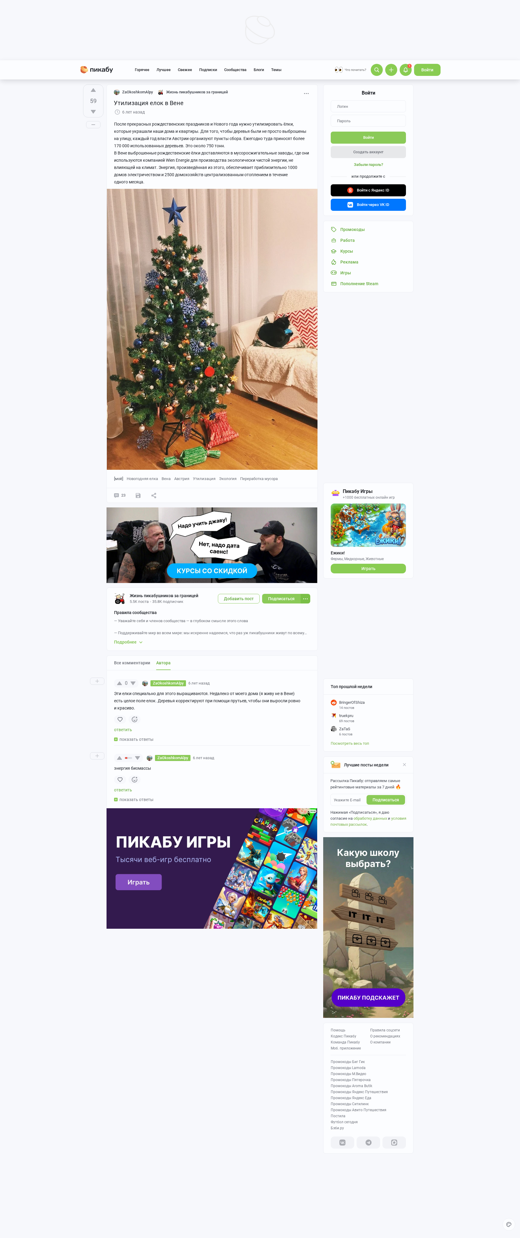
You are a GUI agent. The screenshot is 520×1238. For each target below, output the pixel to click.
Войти (427, 69)
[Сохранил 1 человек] (138, 495)
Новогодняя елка (142, 478)
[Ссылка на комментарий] (221, 683)
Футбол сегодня (344, 1122)
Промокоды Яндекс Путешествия (359, 1092)
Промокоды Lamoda (348, 1068)
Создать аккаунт (368, 152)
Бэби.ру (337, 1128)
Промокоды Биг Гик (348, 1062)
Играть (368, 568)
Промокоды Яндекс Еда (351, 1098)
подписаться (386, 799)
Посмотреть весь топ (350, 743)
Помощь (338, 1030)
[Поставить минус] (93, 112)
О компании (380, 1042)
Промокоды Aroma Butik (351, 1086)
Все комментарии (132, 662)
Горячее (142, 69)
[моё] (118, 478)
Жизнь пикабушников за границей (164, 595)
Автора (163, 662)
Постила (338, 1116)
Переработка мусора (259, 478)
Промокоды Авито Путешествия (358, 1110)
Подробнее (125, 642)
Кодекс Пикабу (343, 1036)
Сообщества (235, 69)
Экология (228, 478)
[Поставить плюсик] (93, 90)
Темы (276, 69)
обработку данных (370, 818)
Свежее (185, 69)
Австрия (181, 478)
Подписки (208, 69)
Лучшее (163, 69)
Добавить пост (239, 598)
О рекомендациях (385, 1036)
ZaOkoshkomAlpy (137, 92)
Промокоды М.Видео (348, 1074)
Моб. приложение (346, 1048)
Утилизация (204, 478)
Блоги (259, 69)
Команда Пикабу (345, 1042)
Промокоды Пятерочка (351, 1080)
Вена (166, 478)
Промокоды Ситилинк (350, 1104)
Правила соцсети (385, 1030)
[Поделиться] (154, 495)
